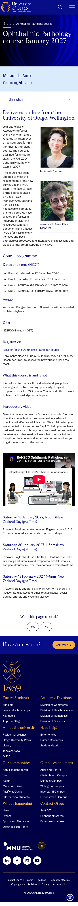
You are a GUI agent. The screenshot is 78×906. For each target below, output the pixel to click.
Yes (33, 626)
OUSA (6, 756)
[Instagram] (27, 860)
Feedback (42, 880)
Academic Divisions (56, 698)
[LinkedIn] (7, 860)
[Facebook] (17, 860)
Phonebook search (52, 815)
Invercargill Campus (52, 791)
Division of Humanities (54, 715)
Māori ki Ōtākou (12, 786)
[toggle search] (60, 7)
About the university (19, 728)
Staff (5, 775)
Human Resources (51, 739)
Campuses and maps (56, 763)
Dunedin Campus (51, 780)
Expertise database (52, 821)
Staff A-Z (45, 810)
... (10, 23)
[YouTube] (37, 860)
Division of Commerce (54, 704)
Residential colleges (14, 734)
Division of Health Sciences (56, 710)
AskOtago (62, 644)
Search (29, 880)
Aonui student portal (15, 769)
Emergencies (48, 734)
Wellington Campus (52, 786)
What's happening (17, 804)
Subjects (8, 704)
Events (7, 815)
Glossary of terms (60, 880)
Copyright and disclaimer (24, 884)
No (46, 626)
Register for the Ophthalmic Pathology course (31, 349)
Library (7, 745)
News (6, 810)
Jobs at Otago (11, 750)
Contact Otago (52, 804)
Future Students (16, 698)
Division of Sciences (52, 721)
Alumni (7, 780)
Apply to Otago (12, 721)
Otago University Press (17, 739)
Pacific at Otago (12, 791)
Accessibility (60, 884)
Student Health (49, 745)
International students (16, 796)
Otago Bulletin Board (15, 826)
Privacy (45, 884)
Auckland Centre (50, 769)
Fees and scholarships (16, 710)
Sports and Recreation (16, 821)
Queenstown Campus (53, 796)
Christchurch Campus (53, 775)
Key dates (9, 715)
